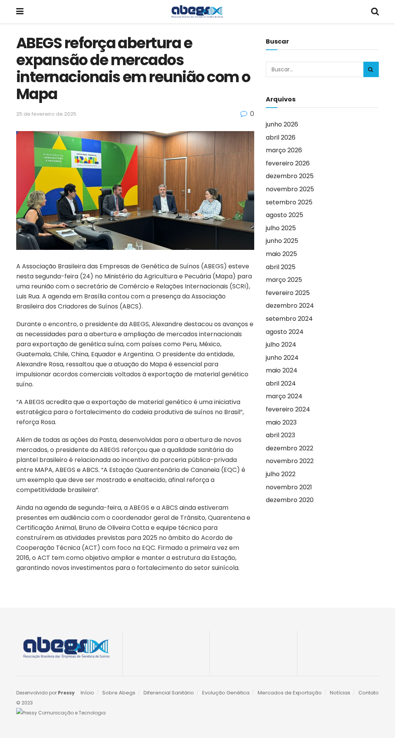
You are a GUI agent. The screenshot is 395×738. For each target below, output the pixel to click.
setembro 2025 (289, 202)
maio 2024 (281, 370)
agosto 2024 (285, 331)
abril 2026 (280, 137)
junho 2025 (282, 240)
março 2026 (284, 150)
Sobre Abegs (118, 692)
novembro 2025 (290, 189)
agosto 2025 (284, 215)
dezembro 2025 (290, 176)
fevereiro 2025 (288, 292)
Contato (368, 692)
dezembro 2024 (290, 305)
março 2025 (284, 279)
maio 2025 (281, 253)
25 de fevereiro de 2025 (46, 114)
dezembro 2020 (290, 499)
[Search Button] (375, 11)
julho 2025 (281, 228)
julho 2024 (281, 344)
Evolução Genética (226, 692)
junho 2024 (282, 357)
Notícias (340, 692)
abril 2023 (280, 435)
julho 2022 (280, 474)
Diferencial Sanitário (168, 692)
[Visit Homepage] (197, 11)
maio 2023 (281, 422)
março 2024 (284, 396)
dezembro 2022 (289, 448)
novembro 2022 (290, 461)
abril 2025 (280, 267)
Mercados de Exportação (290, 692)
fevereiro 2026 (288, 163)
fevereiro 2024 (288, 409)
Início (87, 692)
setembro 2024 (289, 318)
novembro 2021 (289, 487)
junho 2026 (282, 124)
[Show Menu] (20, 11)
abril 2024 (281, 383)
